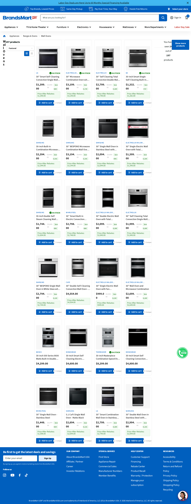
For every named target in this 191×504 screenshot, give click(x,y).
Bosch (39, 352)
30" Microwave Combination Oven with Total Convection (77, 78)
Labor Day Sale (182, 27)
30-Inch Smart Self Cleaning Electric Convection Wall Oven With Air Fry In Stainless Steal (77, 357)
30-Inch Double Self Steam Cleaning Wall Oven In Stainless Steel (47, 218)
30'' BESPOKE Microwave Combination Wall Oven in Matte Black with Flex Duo (78, 148)
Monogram (71, 352)
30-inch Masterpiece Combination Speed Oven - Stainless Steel (108, 357)
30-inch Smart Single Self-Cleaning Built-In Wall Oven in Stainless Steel (136, 78)
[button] (182, 352)
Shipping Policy (171, 480)
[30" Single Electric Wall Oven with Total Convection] (138, 128)
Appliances (10, 27)
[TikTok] (26, 475)
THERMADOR (101, 352)
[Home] (4, 36)
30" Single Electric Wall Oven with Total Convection (137, 148)
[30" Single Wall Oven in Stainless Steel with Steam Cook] (108, 128)
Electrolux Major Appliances (71, 73)
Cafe (68, 282)
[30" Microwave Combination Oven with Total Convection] (78, 58)
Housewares (105, 27)
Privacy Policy (170, 475)
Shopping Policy (171, 485)
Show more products (180, 44)
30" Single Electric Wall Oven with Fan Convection (107, 287)
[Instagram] (4, 475)
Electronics (82, 27)
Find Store (104, 457)
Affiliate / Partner (74, 461)
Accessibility (169, 457)
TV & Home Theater (36, 27)
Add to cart (47, 102)
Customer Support (140, 457)
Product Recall (138, 471)
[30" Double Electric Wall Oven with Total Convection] (108, 198)
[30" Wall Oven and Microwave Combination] (138, 267)
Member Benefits (107, 475)
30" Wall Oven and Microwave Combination (137, 287)
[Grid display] (26, 53)
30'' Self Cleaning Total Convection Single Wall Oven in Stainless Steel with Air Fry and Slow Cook (137, 218)
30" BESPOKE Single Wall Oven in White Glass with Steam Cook (48, 287)
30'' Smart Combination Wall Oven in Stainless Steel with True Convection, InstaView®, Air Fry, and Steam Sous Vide (107, 416)
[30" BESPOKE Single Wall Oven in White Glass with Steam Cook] (48, 267)
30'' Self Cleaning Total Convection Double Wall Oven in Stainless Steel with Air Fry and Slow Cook (107, 78)
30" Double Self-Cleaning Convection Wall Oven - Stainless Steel (78, 287)
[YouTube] (12, 475)
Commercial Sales (108, 466)
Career (69, 466)
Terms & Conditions (173, 461)
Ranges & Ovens (30, 36)
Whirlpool (71, 212)
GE (127, 73)
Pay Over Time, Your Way (106, 9)
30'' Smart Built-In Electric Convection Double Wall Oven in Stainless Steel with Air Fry (76, 218)
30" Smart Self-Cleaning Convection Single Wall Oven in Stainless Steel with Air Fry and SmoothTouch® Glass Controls (47, 78)
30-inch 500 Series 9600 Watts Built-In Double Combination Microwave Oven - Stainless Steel (47, 357)
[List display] (31, 53)
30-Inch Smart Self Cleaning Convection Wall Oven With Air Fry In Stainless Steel (137, 357)
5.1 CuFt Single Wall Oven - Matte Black (75, 416)
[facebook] (19, 475)
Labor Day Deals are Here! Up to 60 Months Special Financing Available (93, 2)
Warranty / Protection (142, 475)
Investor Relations (75, 471)
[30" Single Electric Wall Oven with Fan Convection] (108, 267)
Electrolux (101, 73)
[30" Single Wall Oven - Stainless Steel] (48, 396)
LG (37, 73)
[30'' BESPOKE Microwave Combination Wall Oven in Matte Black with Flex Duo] (78, 128)
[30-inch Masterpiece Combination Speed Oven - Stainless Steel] (108, 337)
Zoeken (163, 17)
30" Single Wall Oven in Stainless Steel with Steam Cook (107, 148)
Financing (136, 461)
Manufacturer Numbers (110, 471)
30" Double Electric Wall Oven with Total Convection (107, 218)
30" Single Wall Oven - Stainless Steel (46, 416)
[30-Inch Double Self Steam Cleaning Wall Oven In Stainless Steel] (48, 198)
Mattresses (128, 27)
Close (187, 3)
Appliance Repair (107, 461)
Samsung (40, 143)
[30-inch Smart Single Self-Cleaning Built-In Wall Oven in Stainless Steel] (138, 58)
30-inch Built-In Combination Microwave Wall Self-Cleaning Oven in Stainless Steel (47, 148)
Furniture (61, 27)
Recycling (168, 489)
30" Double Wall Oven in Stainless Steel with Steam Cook (137, 416)
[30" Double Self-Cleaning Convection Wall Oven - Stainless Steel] (78, 267)
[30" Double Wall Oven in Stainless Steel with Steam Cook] (138, 396)
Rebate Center (138, 466)
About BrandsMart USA (78, 457)
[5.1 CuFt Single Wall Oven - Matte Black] (78, 396)
